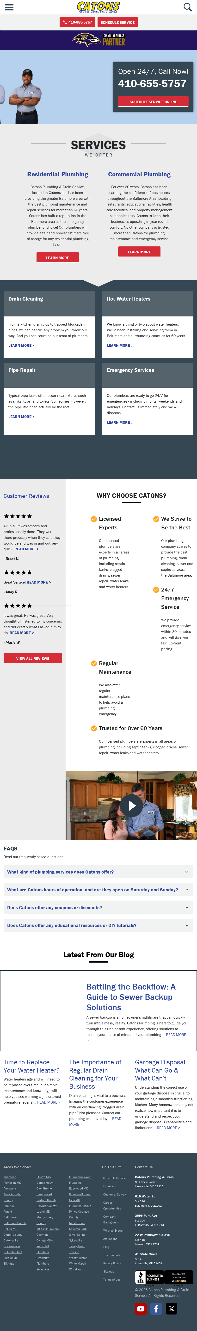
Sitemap (108, 1271)
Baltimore (10, 1217)
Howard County (46, 1206)
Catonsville (11, 1240)
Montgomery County (45, 1220)
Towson (74, 1252)
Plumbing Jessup (80, 1206)
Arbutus (9, 1206)
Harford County (46, 1200)
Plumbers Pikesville (43, 1266)
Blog (106, 1247)
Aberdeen (10, 1177)
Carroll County (13, 1235)
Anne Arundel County (12, 1197)
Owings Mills (45, 1240)
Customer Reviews (26, 495)
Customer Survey (114, 1194)
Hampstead (44, 1194)
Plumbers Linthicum (43, 1255)
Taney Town (77, 1246)
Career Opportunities (112, 1205)
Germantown (45, 1183)
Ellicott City (44, 1177)
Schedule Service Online (153, 101)
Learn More (57, 257)
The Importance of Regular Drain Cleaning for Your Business (95, 1074)
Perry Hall (43, 1246)
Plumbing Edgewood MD (78, 1185)
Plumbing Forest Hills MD (80, 1197)
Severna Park (78, 1229)
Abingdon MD (12, 1183)
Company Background (111, 1219)
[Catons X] (171, 1309)
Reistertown (77, 1223)
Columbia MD (13, 1252)
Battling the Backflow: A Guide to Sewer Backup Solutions (131, 996)
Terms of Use (112, 1280)
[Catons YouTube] (141, 1309)
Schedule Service (118, 22)
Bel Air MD (10, 1229)
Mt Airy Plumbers (48, 1229)
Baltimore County (15, 1223)
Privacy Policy (112, 1263)
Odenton (42, 1235)
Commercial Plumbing (139, 174)
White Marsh (77, 1263)
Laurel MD (43, 1211)
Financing (109, 1186)
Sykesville (75, 1240)
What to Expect (113, 1230)
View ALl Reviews (32, 658)
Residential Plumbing (57, 174)
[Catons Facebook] (156, 1309)
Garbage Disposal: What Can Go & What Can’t (161, 1070)
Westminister (78, 1258)
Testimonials (111, 1255)
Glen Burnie (44, 1188)
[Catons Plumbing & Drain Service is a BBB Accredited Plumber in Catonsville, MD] (164, 1278)
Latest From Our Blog (98, 954)
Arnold (8, 1211)
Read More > (26, 549)
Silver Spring (77, 1235)
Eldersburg (11, 1258)
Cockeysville (12, 1246)
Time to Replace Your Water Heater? (32, 1066)
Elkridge (9, 1263)
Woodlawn (76, 1269)
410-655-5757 (80, 22)
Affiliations (110, 1239)
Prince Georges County (79, 1214)
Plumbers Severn (80, 1177)
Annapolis (10, 1188)
